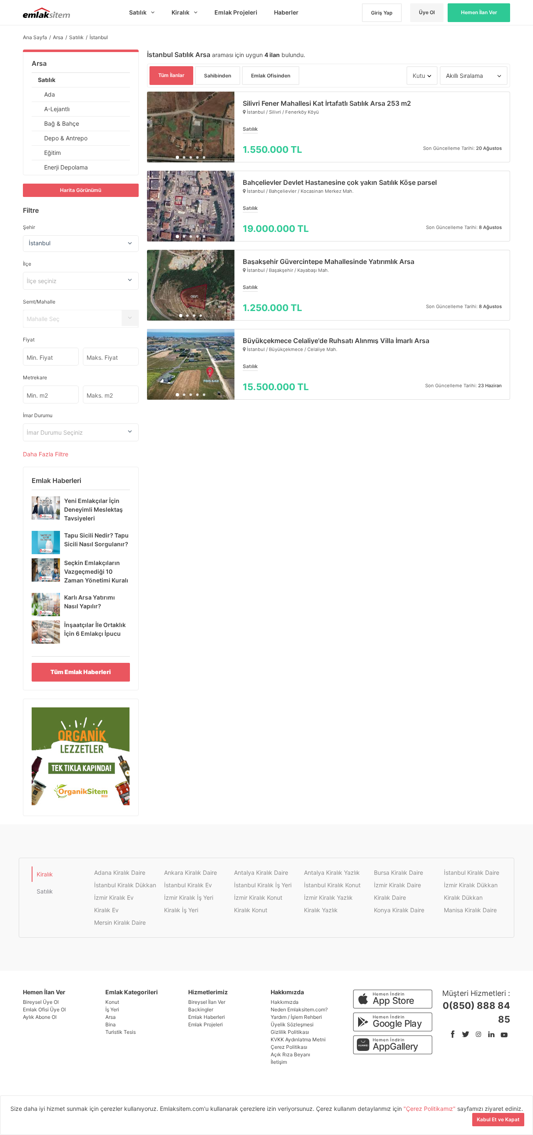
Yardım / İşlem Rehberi (296, 1017)
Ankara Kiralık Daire (190, 872)
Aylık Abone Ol (40, 1017)
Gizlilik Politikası (290, 1032)
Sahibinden (217, 75)
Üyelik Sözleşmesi (292, 1024)
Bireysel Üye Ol (41, 1002)
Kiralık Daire (390, 897)
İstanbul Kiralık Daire (471, 872)
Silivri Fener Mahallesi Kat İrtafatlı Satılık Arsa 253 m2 (327, 103)
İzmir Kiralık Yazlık (328, 897)
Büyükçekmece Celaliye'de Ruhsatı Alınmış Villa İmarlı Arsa (336, 340)
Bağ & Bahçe (61, 123)
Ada (49, 94)
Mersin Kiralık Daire (120, 922)
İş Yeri (112, 1009)
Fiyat (29, 339)
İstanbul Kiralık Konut (332, 885)
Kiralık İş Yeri (181, 909)
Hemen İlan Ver (479, 12)
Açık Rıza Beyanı (290, 1054)
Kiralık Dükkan (463, 897)
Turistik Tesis (120, 1032)
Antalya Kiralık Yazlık (332, 872)
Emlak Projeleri (205, 1024)
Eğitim (52, 152)
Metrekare (35, 377)
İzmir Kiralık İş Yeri (188, 897)
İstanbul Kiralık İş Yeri (262, 885)
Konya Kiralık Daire (399, 909)
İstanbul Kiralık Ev (188, 885)
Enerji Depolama (66, 167)
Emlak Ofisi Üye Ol (44, 1009)
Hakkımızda (285, 1002)
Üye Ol (427, 12)
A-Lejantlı (57, 108)
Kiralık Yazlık (321, 909)
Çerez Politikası (289, 1047)
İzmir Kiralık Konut (258, 897)
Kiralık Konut (250, 909)
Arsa (39, 63)
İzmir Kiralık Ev (114, 897)
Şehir (29, 227)
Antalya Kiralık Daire (261, 872)
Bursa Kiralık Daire (398, 872)
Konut (112, 1002)
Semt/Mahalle (39, 302)
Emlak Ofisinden (270, 75)
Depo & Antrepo (65, 138)
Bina (110, 1024)
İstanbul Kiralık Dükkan (125, 885)
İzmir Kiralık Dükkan (471, 885)
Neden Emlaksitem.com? (299, 1009)
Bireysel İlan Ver (206, 1002)
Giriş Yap (382, 13)
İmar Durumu (37, 415)
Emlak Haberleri (206, 1017)
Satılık (46, 79)
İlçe (27, 264)
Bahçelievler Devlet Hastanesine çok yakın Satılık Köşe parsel (340, 182)
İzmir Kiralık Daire (397, 885)
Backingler (200, 1009)
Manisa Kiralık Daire (470, 909)
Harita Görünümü (80, 190)
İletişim (279, 1062)
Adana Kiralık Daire (119, 872)
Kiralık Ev (106, 909)
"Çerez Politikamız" (430, 1108)
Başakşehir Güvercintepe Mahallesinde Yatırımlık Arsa (328, 261)
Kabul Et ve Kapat (498, 1119)
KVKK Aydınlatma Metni (298, 1039)
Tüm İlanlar (171, 75)
